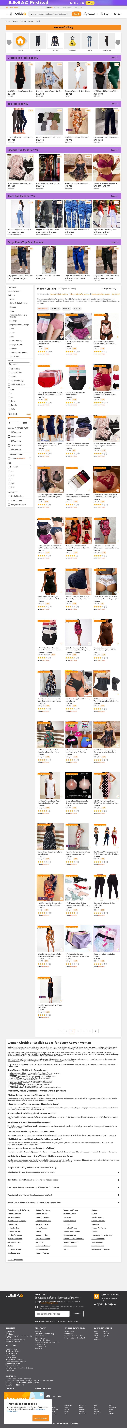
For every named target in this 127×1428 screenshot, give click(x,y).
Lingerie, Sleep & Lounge (19, 325)
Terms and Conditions (42, 1340)
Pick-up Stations (11, 1353)
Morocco (97, 1339)
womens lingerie (42, 1224)
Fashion (15, 21)
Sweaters (13, 348)
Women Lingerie (70, 1221)
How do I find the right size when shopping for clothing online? (33, 1180)
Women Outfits (41, 1213)
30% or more (16, 441)
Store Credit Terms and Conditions (47, 1342)
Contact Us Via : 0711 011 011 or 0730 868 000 (19, 1337)
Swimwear (13, 1075)
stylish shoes (63, 1152)
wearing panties (14, 1253)
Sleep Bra (95, 1224)
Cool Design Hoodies (15, 1259)
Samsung (82, 1409)
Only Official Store (18, 505)
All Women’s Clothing (18, 1073)
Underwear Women (15, 1239)
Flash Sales (38, 1348)
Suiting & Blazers (16, 345)
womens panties (70, 1235)
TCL (95, 1407)
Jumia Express (40, 1338)
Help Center (10, 1334)
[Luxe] (79, 7)
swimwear (58, 1061)
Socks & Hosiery (16, 341)
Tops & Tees (14, 356)
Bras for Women (98, 1217)
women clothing (70, 1213)
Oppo (66, 1414)
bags (52, 1059)
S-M (12, 487)
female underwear (43, 1239)
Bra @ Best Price (14, 1217)
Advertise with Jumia (13, 1364)
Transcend (97, 1412)
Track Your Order (12, 1349)
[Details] (30, 458)
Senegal (106, 1334)
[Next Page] (90, 1031)
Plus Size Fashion (16, 1084)
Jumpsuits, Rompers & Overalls (18, 316)
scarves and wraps (112, 1054)
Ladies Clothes (13, 1228)
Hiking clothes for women (79, 294)
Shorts (12, 333)
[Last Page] (96, 1031)
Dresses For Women (99, 1228)
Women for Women (71, 1210)
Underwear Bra (97, 1242)
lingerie (67, 1224)
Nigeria (105, 1331)
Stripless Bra (12, 1224)
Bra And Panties (14, 1242)
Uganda (106, 1336)
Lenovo (52, 1412)
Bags (11, 1079)
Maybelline (68, 1405)
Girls (13, 409)
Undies (10, 1246)
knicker (66, 1249)
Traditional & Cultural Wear (20, 1087)
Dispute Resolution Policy (14, 1359)
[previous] (9, 42)
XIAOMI (111, 1414)
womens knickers (98, 1246)
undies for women (14, 1249)
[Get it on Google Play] (110, 1304)
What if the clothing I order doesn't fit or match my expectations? (34, 1202)
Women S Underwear (71, 1242)
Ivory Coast (96, 1332)
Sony (95, 1405)
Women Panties (42, 1235)
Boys (13, 401)
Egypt (96, 1335)
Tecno (96, 1409)
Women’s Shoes (15, 1086)
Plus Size (17, 1117)
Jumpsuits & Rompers (18, 1076)
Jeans (12, 311)
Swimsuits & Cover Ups (18, 352)
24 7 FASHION (16, 373)
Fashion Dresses (14, 1231)
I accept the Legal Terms (49, 1303)
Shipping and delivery (13, 1351)
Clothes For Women (43, 1210)
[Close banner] (41, 1394)
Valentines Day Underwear (102, 1235)
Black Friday (10, 1370)
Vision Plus (112, 1407)
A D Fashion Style (18, 381)
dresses (38, 1231)
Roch (81, 1407)
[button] (61, 337)
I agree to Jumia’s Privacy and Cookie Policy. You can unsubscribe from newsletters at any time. (61, 1307)
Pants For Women (70, 1228)
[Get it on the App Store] (98, 1304)
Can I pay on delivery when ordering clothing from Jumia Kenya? (34, 1187)
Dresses (13, 307)
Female (14, 405)
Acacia (13, 377)
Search (76, 14)
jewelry (44, 1059)
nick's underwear (42, 1249)
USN (110, 1405)
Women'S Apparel (14, 1213)
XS (12, 471)
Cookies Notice (40, 1346)
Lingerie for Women (43, 1221)
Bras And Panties (42, 1253)
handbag (51, 1152)
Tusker (96, 1414)
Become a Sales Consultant (73, 1336)
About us (38, 1331)
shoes (72, 1059)
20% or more (16, 445)
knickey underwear (43, 1246)
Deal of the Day (17, 496)
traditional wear (42, 1054)
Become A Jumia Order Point (74, 1338)
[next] (117, 42)
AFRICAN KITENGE (18, 385)
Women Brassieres (98, 1221)
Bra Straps (67, 1217)
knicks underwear (70, 1246)
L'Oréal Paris (54, 1409)
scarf (75, 1152)
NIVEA (66, 1409)
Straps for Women (42, 1217)
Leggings (13, 321)
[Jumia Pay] (57, 7)
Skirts (12, 337)
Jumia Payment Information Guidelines (19, 1368)
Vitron (111, 1409)
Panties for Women (15, 1235)
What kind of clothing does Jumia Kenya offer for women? (31, 1172)
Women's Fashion (27, 21)
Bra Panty (39, 1242)
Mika (66, 1407)
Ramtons (82, 1405)
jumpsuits (110, 1052)
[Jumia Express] (16, 458)
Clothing (11, 295)
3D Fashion (15, 369)
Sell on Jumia (13, 7)
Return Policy (10, 1355)
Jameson (53, 1407)
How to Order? (11, 1357)
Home (8, 21)
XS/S (13, 475)
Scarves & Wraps (16, 1078)
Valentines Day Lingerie (17, 1221)
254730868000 (33, 1383)
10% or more (16, 450)
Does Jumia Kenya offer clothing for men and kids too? (30, 1195)
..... (12, 397)
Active (12, 299)
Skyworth (82, 1414)
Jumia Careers (40, 1336)
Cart (119, 14)
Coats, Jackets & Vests (18, 303)
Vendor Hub (68, 1334)
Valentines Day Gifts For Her (19, 1210)
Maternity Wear (16, 1083)
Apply (29, 414)
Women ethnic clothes (59, 294)
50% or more (16, 432)
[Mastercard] (48, 1398)
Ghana (96, 1337)
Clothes (94, 1210)
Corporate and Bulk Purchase (16, 1361)
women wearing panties (101, 1249)
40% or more (16, 436)
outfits (94, 1213)
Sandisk (81, 1412)
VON (110, 1412)
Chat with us (10, 1332)
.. (11, 393)
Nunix (66, 1412)
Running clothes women (101, 294)
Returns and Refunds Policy (44, 1334)
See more (40, 303)
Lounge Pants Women (72, 1231)
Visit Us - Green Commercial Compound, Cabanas (15, 1340)
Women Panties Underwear (74, 1239)
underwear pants (98, 1239)
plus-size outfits (21, 1054)
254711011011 (22, 1383)
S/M (12, 483)
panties (94, 1231)
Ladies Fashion (41, 1228)
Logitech (53, 1414)
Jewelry (13, 1081)
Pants (12, 329)
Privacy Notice (40, 1344)
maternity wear (13, 1061)
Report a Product (12, 1366)
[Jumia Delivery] (68, 7)
